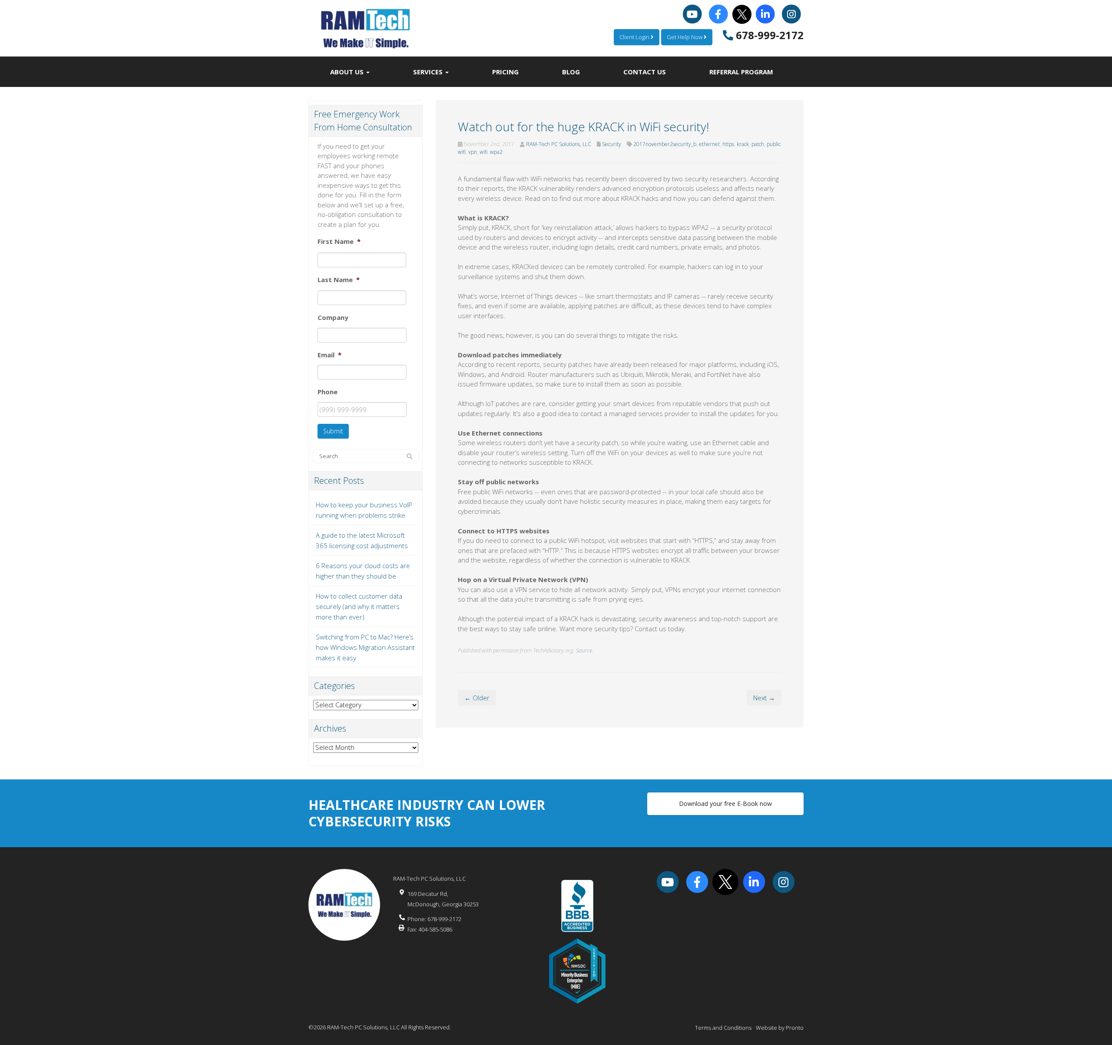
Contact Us (644, 71)
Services (428, 71)
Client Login (635, 37)
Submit (333, 431)
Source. (584, 650)
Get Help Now (685, 37)
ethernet (709, 144)
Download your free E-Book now (725, 803)
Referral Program (741, 71)
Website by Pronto (780, 1028)
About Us (347, 71)
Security (611, 144)
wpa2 (496, 152)
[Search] (409, 456)
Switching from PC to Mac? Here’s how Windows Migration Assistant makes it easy (365, 647)
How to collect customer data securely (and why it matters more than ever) (359, 606)
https (728, 144)
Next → (764, 697)
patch (757, 144)
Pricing (505, 71)
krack (743, 144)
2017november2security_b (664, 144)
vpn (472, 152)
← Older (477, 697)
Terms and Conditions (723, 1028)
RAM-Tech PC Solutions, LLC (558, 144)
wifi (483, 152)
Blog (571, 71)
